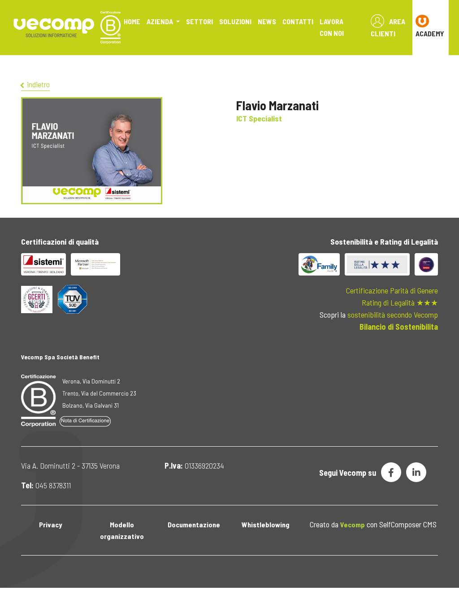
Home (132, 21)
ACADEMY (430, 33)
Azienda (160, 21)
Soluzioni (235, 21)
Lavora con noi (332, 27)
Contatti (297, 21)
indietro (37, 84)
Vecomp (352, 524)
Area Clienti (388, 27)
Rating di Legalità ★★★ (400, 302)
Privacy (50, 524)
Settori (199, 21)
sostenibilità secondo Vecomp (392, 314)
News (267, 21)
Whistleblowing (266, 524)
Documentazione (194, 524)
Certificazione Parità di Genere (392, 290)
